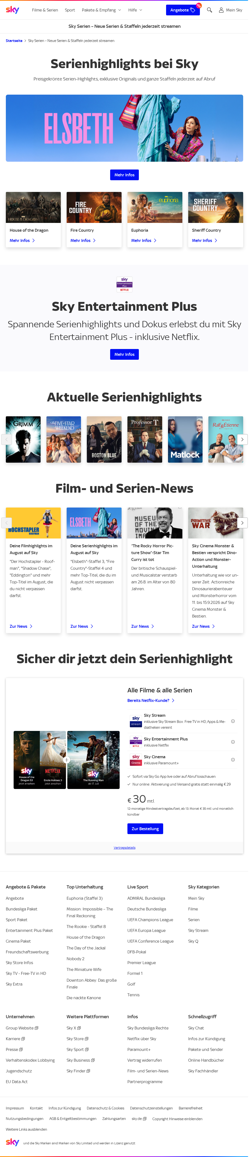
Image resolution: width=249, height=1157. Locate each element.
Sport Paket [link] (16, 919)
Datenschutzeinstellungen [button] (151, 1108)
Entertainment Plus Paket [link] (29, 930)
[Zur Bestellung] (67, 760)
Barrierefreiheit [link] (191, 1108)
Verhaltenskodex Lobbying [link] (30, 1060)
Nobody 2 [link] (75, 958)
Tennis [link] (133, 994)
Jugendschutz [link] (19, 1070)
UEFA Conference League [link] (150, 941)
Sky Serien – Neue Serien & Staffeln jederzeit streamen (71, 41)
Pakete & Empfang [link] (99, 10)
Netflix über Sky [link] (141, 1038)
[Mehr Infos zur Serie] (124, 128)
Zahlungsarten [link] (114, 1119)
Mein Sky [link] (196, 898)
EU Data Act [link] (17, 1081)
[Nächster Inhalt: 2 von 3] (242, 439)
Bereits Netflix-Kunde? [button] (148, 700)
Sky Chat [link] (196, 1028)
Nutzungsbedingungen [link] (25, 1119)
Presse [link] (12, 1049)
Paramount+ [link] (139, 1049)
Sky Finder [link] (76, 1070)
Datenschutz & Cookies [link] (105, 1108)
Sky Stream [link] (198, 930)
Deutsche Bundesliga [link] (146, 909)
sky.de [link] (137, 1119)
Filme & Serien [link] (45, 10)
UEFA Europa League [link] (146, 930)
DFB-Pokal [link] (136, 951)
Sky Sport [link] (75, 1049)
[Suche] (209, 10)
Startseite (14, 41)
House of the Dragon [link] (86, 937)
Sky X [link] (71, 1028)
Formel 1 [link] (134, 973)
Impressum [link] (15, 1108)
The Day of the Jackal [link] (86, 948)
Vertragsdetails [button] (124, 847)
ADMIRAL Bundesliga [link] (146, 898)
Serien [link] (194, 919)
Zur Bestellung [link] (145, 828)
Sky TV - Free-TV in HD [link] (26, 973)
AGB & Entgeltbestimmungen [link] (73, 1119)
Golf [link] (131, 984)
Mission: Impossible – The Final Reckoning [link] (90, 912)
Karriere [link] (13, 1038)
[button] (182, 721)
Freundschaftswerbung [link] (27, 951)
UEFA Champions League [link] (150, 919)
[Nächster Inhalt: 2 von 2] (242, 523)
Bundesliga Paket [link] (21, 909)
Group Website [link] (20, 1028)
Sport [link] (70, 10)
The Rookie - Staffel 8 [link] (86, 926)
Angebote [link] (179, 10)
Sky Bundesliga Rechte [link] (148, 1028)
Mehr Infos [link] (124, 174)
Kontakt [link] (36, 1108)
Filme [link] (193, 909)
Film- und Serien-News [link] (148, 1070)
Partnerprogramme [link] (144, 1081)
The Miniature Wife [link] (84, 969)
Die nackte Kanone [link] (84, 997)
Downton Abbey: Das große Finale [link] (92, 983)
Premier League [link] (141, 962)
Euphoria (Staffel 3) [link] (85, 898)
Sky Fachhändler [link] (203, 1070)
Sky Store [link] (75, 1038)
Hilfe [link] (132, 10)
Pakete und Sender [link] (205, 1049)
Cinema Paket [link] (18, 941)
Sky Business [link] (78, 1060)
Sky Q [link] (193, 941)
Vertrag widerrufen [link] (144, 1060)
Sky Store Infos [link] (19, 962)
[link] (12, 10)
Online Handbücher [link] (206, 1060)
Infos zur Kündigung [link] (206, 1038)
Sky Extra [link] (14, 984)
